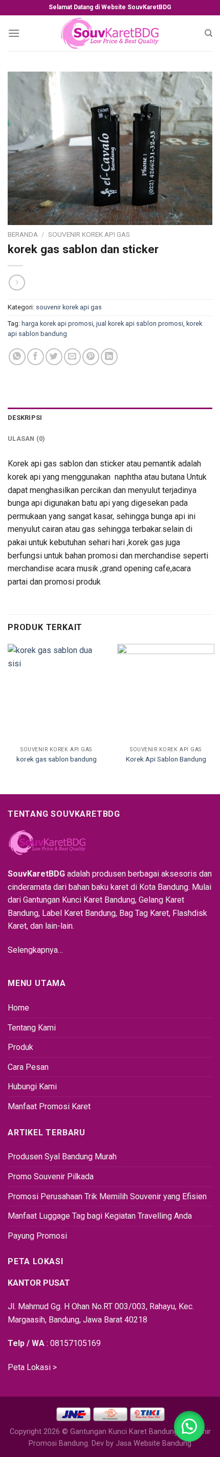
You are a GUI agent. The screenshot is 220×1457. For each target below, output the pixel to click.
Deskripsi (25, 417)
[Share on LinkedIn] (109, 356)
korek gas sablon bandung (56, 759)
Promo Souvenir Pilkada (51, 1176)
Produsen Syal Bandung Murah (62, 1156)
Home (18, 1008)
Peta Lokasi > (32, 1367)
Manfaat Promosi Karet (49, 1106)
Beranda (23, 234)
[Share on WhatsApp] (17, 356)
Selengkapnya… (35, 950)
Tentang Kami (32, 1028)
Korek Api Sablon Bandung (166, 759)
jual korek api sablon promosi (139, 323)
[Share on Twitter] (54, 356)
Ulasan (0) (27, 438)
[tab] (110, 418)
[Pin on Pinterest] (90, 356)
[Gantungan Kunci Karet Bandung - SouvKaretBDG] (110, 33)
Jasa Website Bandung (153, 1443)
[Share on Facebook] (35, 356)
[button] (189, 1426)
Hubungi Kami (32, 1086)
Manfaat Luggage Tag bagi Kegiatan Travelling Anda (100, 1216)
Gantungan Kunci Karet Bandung (124, 1431)
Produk (20, 1047)
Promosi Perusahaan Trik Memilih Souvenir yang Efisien (107, 1196)
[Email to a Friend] (72, 356)
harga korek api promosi (57, 323)
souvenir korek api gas (89, 234)
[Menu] (14, 33)
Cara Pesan (28, 1067)
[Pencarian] (208, 33)
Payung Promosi (37, 1236)
